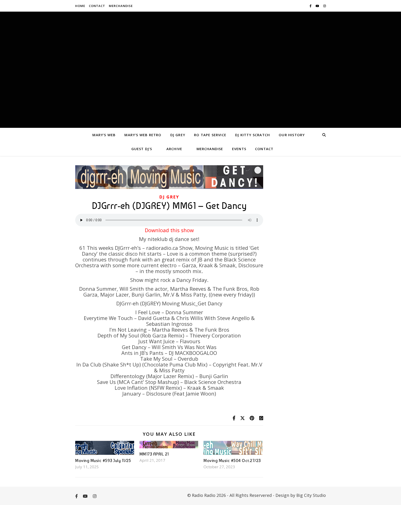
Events (239, 148)
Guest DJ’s (141, 148)
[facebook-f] (311, 6)
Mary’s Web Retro (142, 134)
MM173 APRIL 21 (154, 454)
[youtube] (318, 6)
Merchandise (121, 6)
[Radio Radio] (200, 70)
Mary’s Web (104, 134)
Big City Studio (311, 495)
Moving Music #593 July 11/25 (103, 460)
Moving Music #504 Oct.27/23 (232, 460)
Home (80, 6)
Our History (292, 134)
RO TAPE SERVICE (210, 134)
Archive (174, 148)
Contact (97, 6)
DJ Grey (177, 134)
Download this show (169, 230)
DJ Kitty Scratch (252, 134)
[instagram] (324, 6)
